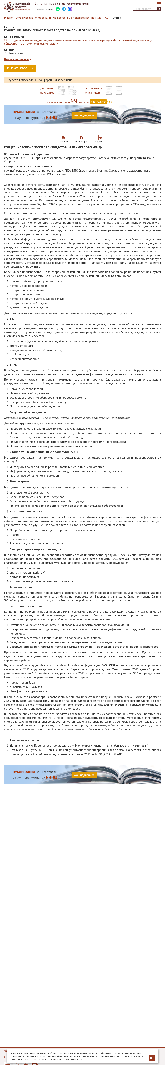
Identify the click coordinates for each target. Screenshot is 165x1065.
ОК (151, 1058)
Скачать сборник (20, 68)
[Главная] (17, 7)
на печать (63, 141)
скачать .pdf (81, 141)
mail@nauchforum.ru (78, 3)
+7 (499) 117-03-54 (49, 3)
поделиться (101, 141)
